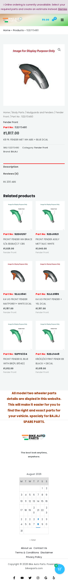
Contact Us (40, 548)
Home (6, 112)
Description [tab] (10, 166)
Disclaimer (47, 552)
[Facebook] (14, 577)
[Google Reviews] (45, 577)
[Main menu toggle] (62, 20)
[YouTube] (22, 577)
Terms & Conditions (27, 552)
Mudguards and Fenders (40, 112)
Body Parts (18, 112)
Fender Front (10, 122)
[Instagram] (37, 577)
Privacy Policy (34, 557)
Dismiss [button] (62, 9)
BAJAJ (14, 151)
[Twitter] (30, 577)
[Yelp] (53, 577)
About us (26, 548)
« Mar (33, 540)
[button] (59, 50)
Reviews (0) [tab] (10, 173)
